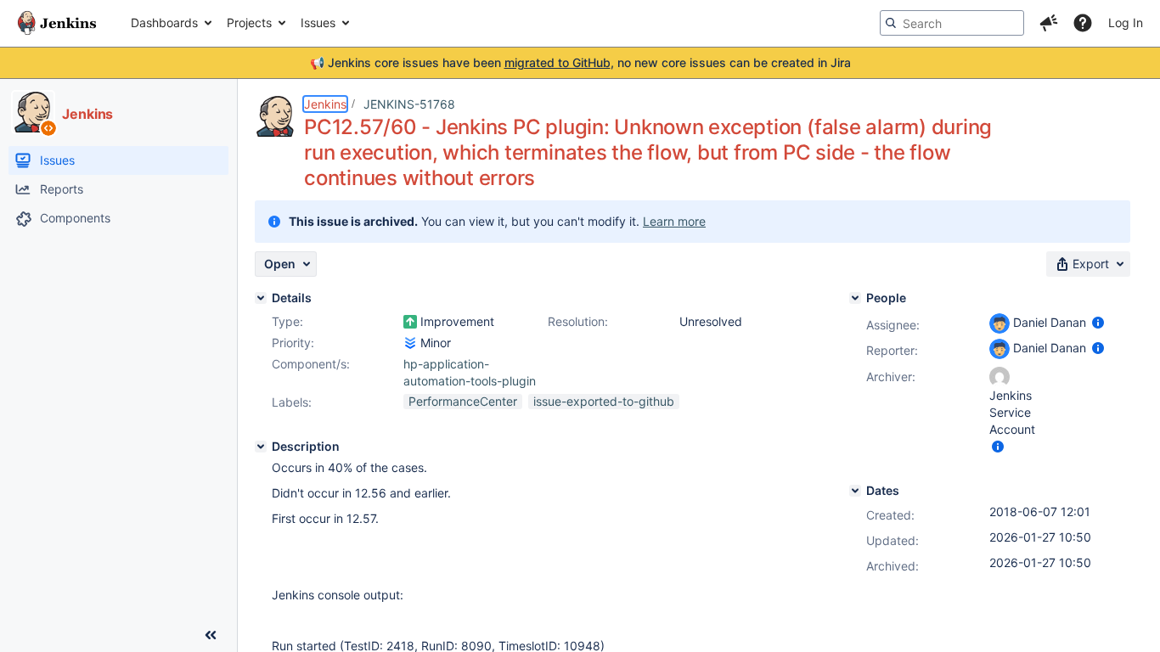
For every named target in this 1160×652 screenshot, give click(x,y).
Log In (1125, 22)
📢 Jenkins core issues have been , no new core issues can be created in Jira (580, 62)
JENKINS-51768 (409, 104)
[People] (855, 298)
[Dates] (855, 491)
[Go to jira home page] (56, 23)
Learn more (674, 221)
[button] (1048, 23)
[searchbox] (952, 23)
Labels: (292, 402)
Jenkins (325, 104)
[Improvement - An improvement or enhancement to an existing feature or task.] (410, 322)
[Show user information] (1098, 322)
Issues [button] (318, 22)
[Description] (261, 446)
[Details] (261, 298)
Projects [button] (249, 22)
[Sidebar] (210, 635)
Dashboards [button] (164, 22)
